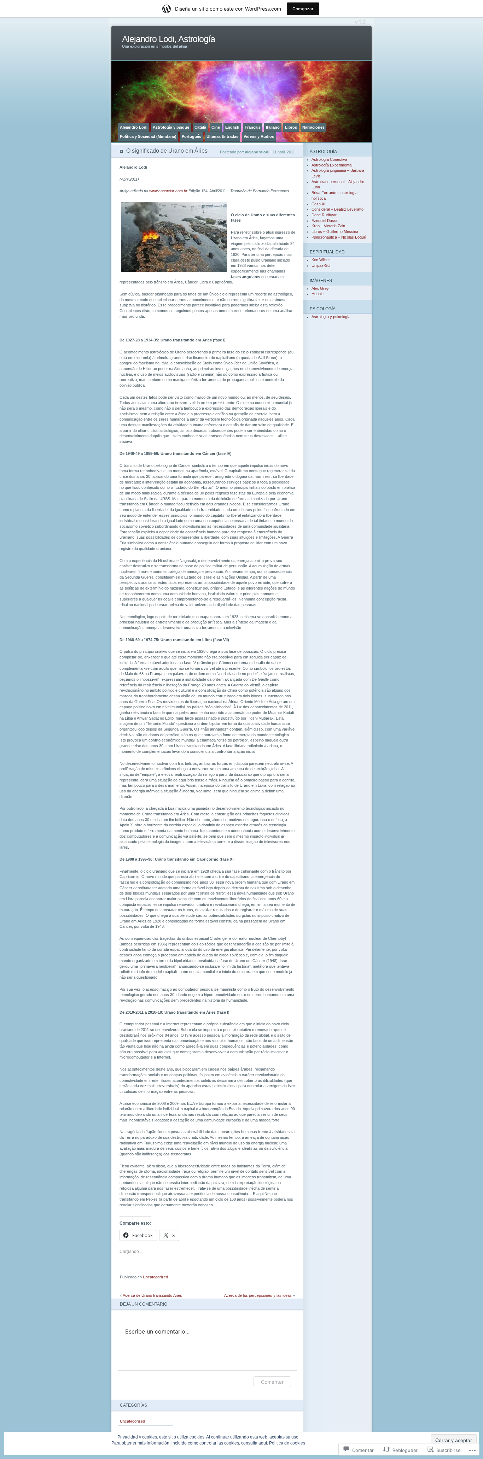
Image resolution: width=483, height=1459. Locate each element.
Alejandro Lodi (133, 127)
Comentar (272, 1382)
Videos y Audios (259, 136)
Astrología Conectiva (329, 159)
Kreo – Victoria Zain (328, 226)
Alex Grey (320, 288)
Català (200, 127)
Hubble (318, 294)
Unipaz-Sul (321, 265)
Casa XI (318, 204)
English (232, 127)
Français (253, 127)
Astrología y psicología (331, 317)
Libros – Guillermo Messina (335, 231)
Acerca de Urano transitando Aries (152, 1295)
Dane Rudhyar (324, 215)
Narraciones (313, 127)
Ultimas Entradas (222, 136)
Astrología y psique (171, 127)
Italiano (273, 127)
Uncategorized (155, 1277)
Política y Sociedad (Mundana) (148, 136)
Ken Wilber (321, 260)
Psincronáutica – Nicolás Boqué (339, 237)
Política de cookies (287, 1443)
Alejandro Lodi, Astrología (168, 39)
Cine (215, 127)
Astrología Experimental (332, 165)
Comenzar (303, 8)
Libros (291, 127)
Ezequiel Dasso (325, 220)
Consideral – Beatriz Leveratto (337, 209)
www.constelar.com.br (168, 191)
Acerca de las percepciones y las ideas (258, 1295)
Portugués (191, 136)
